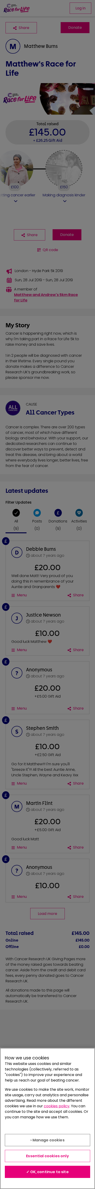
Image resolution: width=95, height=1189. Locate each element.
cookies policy (56, 1106)
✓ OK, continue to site (47, 1171)
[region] (47, 1118)
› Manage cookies (47, 1140)
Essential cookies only (47, 1156)
